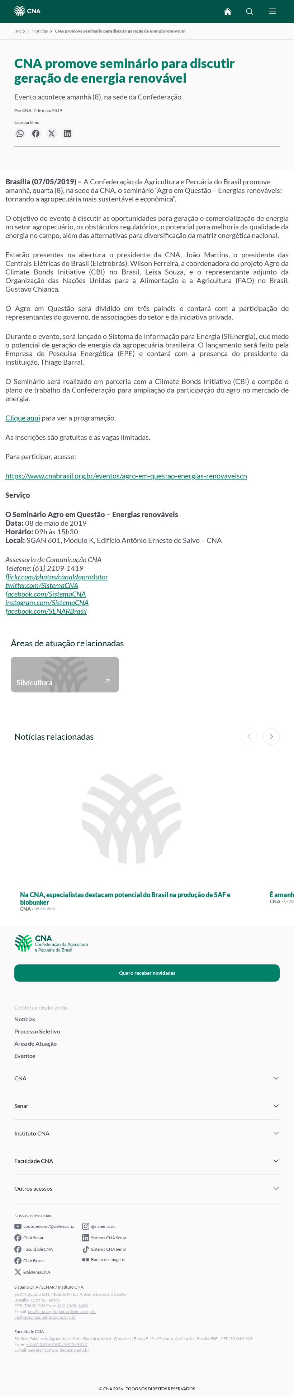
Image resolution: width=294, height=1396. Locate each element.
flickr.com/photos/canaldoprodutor (56, 576)
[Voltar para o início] (227, 11)
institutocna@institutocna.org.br (45, 1317)
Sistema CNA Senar (109, 1237)
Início (19, 31)
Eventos (24, 1055)
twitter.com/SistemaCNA (41, 585)
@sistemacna (103, 1226)
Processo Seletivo (37, 1031)
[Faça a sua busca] (249, 11)
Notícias (40, 31)
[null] (20, 133)
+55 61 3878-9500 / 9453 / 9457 (56, 1344)
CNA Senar (33, 1237)
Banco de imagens (108, 1259)
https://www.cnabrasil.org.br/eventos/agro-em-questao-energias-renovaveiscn (126, 475)
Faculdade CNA (38, 1249)
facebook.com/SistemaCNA (45, 593)
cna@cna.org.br (43, 1311)
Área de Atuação (35, 1043)
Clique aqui (22, 417)
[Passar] (271, 736)
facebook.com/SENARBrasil (46, 611)
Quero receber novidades (147, 973)
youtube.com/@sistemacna (48, 1226)
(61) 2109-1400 (73, 1305)
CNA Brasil (33, 1260)
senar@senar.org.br (77, 1311)
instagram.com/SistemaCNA (47, 602)
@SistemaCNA (36, 1272)
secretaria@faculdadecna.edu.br (58, 1350)
